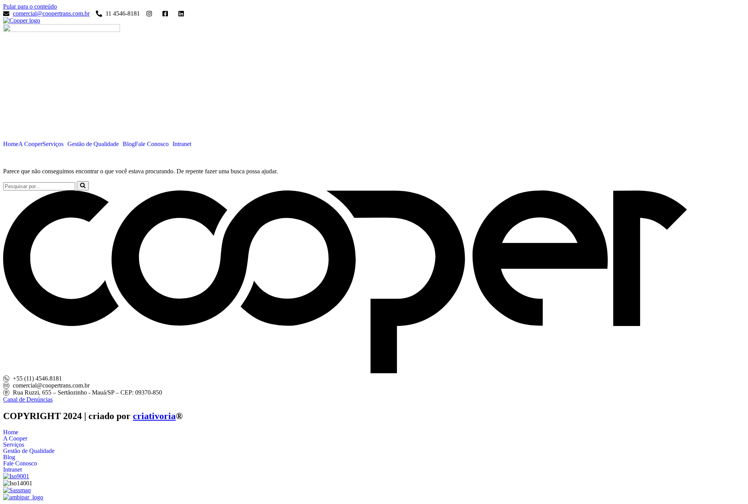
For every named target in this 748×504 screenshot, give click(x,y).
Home (10, 144)
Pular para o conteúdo (30, 6)
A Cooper (30, 144)
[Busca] (83, 185)
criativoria (154, 416)
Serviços (53, 144)
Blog (129, 144)
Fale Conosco (152, 144)
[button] (54, 144)
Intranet (182, 144)
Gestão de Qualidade (93, 144)
